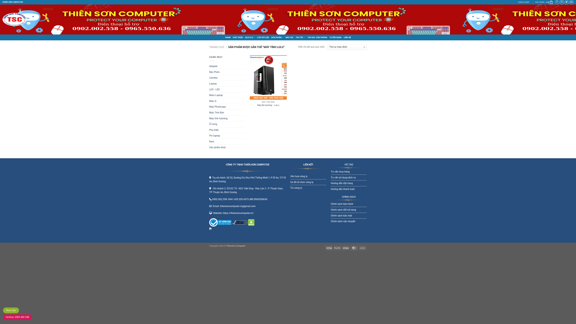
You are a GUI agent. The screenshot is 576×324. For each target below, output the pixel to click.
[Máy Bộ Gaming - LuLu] (268, 77)
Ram (211, 141)
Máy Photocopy (217, 106)
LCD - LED (214, 89)
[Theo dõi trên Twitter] (566, 2)
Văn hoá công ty (299, 176)
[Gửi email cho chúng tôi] (571, 2)
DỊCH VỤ (249, 37)
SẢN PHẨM (276, 37)
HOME (228, 37)
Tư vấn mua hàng (340, 171)
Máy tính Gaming (218, 118)
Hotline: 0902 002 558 (17, 317)
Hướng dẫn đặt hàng (342, 183)
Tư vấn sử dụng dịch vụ (343, 177)
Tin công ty (296, 187)
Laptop (213, 83)
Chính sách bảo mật (341, 215)
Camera (213, 77)
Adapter (213, 66)
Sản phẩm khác (217, 147)
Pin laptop (214, 135)
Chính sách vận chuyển (343, 221)
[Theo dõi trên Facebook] (557, 2)
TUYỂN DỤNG (335, 37)
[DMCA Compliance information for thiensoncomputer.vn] (239, 222)
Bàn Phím (214, 72)
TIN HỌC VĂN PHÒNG (317, 37)
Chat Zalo (11, 310)
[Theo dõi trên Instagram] (562, 2)
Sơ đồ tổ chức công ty (302, 182)
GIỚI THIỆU (238, 37)
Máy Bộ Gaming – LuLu (268, 105)
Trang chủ (216, 47)
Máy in (212, 101)
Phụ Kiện (214, 130)
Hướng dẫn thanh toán (343, 189)
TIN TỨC (299, 37)
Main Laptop (216, 95)
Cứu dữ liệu (263, 37)
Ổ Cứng (213, 124)
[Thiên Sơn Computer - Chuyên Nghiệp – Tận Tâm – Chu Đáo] (17, 19)
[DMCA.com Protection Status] (251, 222)
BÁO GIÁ (290, 37)
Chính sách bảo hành (342, 203)
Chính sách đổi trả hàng (343, 209)
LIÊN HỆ (347, 37)
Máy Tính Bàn (216, 112)
